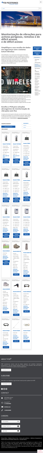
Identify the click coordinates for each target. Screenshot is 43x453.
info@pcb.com (7, 406)
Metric (24, 127)
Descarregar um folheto (37, 48)
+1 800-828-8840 (7, 410)
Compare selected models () (8, 126)
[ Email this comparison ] (6, 123)
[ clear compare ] (4, 129)
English (24, 125)
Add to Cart (6, 162)
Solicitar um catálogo (38, 53)
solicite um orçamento (23, 118)
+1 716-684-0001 (7, 403)
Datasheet (6, 159)
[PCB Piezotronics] (10, 3)
